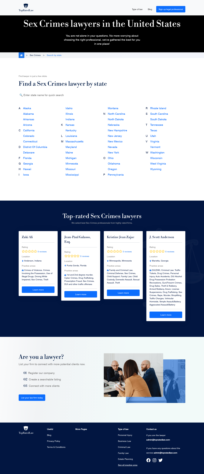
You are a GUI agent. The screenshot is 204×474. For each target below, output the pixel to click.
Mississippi (72, 174)
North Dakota (116, 119)
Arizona (27, 125)
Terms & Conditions (56, 447)
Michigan (71, 158)
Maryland (71, 147)
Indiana (70, 119)
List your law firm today (32, 397)
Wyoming (155, 169)
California (28, 130)
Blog (150, 9)
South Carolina (159, 113)
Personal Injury (125, 435)
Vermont (155, 147)
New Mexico (115, 141)
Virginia (154, 141)
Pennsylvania (116, 174)
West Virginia (158, 163)
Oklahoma (114, 163)
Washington (157, 152)
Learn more (38, 289)
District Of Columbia (35, 147)
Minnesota (72, 163)
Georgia (28, 163)
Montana (113, 108)
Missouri (71, 169)
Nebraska (113, 125)
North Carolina (116, 113)
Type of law (137, 9)
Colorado (28, 136)
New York (113, 152)
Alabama (28, 113)
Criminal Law (124, 447)
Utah (153, 136)
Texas (153, 130)
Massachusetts (74, 141)
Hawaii (27, 169)
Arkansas (28, 119)
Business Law (124, 441)
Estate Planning (125, 459)
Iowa (26, 174)
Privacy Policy (53, 441)
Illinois (69, 113)
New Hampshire (117, 130)
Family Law (123, 453)
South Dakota (158, 119)
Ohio (110, 158)
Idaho (69, 108)
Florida (27, 158)
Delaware (28, 152)
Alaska (27, 108)
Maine (69, 152)
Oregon (112, 169)
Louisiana (71, 136)
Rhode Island (158, 108)
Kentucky (71, 130)
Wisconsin (156, 158)
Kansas (70, 125)
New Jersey (115, 136)
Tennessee (156, 125)
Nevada (112, 147)
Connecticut (30, 141)
